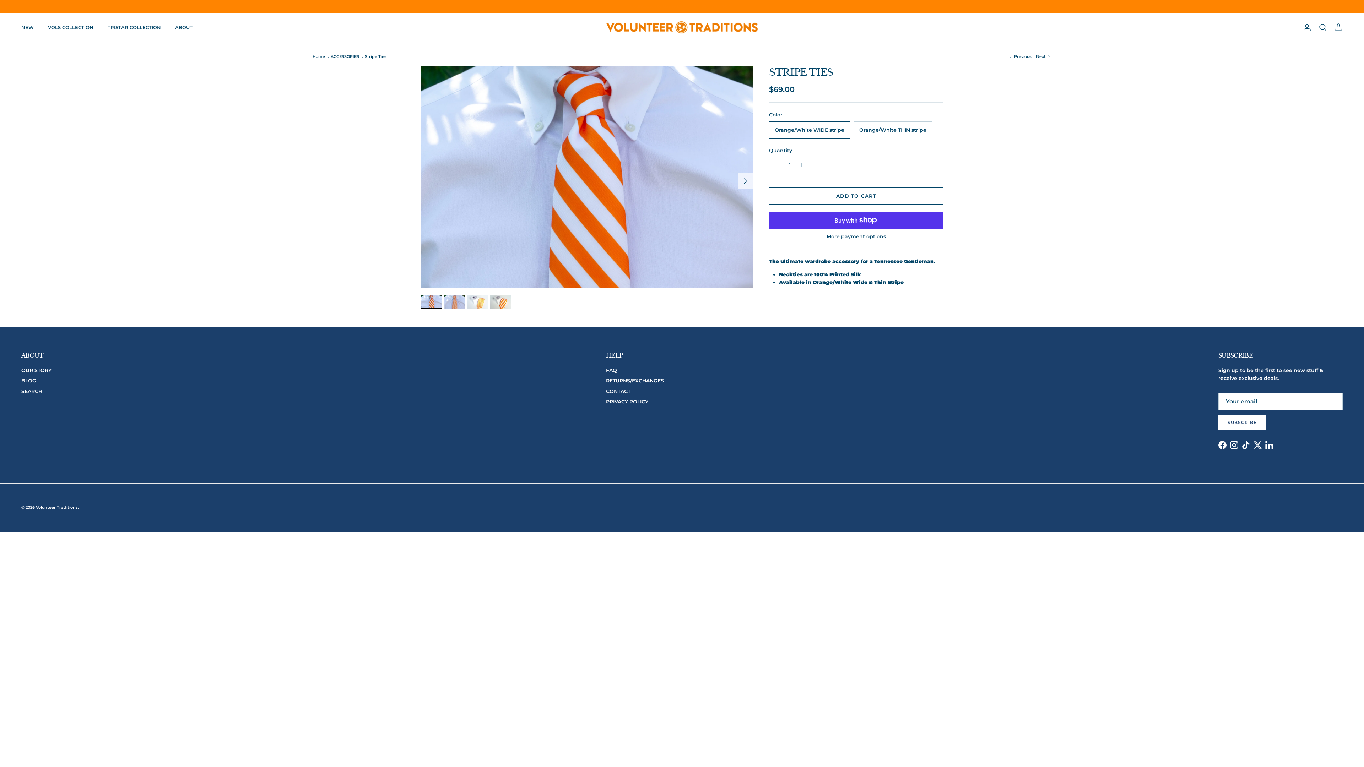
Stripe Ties (375, 56)
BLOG (28, 380)
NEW (27, 27)
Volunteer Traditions (57, 507)
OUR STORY (36, 370)
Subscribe (1242, 422)
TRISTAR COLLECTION (134, 27)
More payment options (856, 237)
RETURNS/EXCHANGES (635, 380)
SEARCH (31, 391)
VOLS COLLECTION (70, 27)
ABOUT (184, 27)
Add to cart (856, 196)
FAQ (611, 370)
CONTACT (618, 391)
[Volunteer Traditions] (682, 28)
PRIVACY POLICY (627, 401)
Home (319, 56)
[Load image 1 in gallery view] (587, 177)
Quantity (780, 150)
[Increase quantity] (803, 165)
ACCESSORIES (345, 56)
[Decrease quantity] (775, 165)
